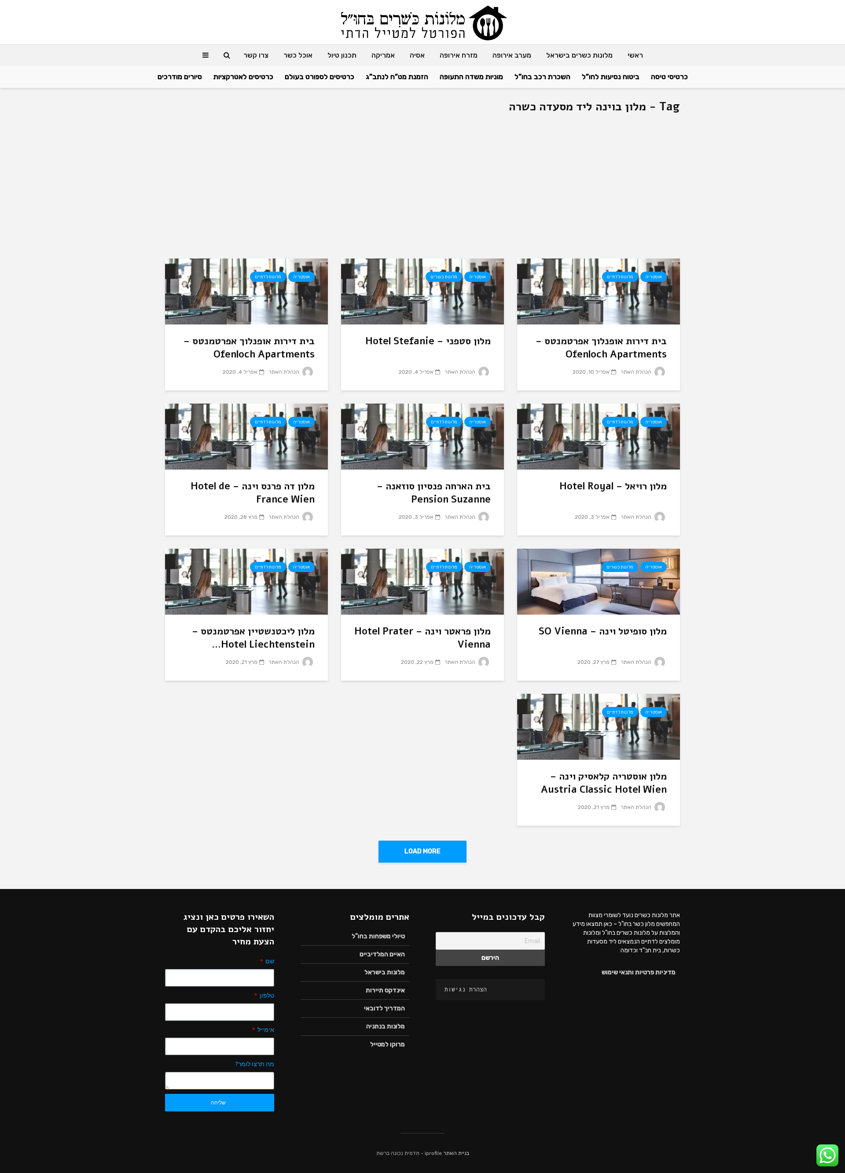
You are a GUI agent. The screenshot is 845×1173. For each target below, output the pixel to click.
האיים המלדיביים (382, 954)
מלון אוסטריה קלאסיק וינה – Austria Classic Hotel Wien (604, 783)
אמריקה (383, 55)
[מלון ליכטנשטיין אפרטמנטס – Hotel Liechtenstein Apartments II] (246, 581)
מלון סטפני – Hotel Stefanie (428, 341)
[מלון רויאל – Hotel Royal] (598, 436)
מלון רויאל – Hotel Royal (613, 486)
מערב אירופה (511, 55)
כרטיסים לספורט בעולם (319, 77)
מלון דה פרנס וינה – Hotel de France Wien (253, 493)
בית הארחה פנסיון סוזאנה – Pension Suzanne (434, 493)
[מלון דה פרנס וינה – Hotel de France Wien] (246, 436)
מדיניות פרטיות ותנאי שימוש (639, 972)
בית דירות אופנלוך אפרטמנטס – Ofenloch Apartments (601, 348)
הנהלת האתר (637, 372)
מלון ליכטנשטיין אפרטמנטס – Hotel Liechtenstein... (253, 638)
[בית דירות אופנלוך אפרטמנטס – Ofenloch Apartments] (598, 291)
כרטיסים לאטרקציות (243, 77)
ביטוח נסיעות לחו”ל (610, 77)
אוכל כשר (297, 55)
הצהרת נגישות (466, 989)
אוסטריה (653, 277)
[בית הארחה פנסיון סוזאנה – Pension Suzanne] (422, 436)
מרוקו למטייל (387, 1044)
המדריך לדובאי (384, 1008)
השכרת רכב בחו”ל (542, 77)
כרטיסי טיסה (669, 77)
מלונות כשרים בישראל (579, 55)
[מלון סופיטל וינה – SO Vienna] (598, 581)
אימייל (265, 1029)
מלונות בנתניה (385, 1026)
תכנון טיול (341, 55)
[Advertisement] (422, 192)
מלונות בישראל (384, 972)
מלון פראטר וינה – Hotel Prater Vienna (422, 638)
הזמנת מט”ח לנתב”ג (397, 77)
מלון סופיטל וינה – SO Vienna (603, 631)
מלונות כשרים (443, 277)
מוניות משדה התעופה (471, 77)
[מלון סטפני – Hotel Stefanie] (422, 291)
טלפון (266, 995)
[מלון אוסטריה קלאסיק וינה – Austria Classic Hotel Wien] (598, 726)
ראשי (635, 55)
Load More (422, 851)
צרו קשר (255, 55)
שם (269, 961)
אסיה (417, 55)
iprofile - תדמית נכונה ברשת (409, 1153)
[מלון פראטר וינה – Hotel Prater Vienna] (422, 581)
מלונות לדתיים (620, 277)
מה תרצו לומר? (254, 1063)
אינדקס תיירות (385, 990)
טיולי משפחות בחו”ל (378, 936)
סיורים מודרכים (180, 77)
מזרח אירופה (459, 55)
